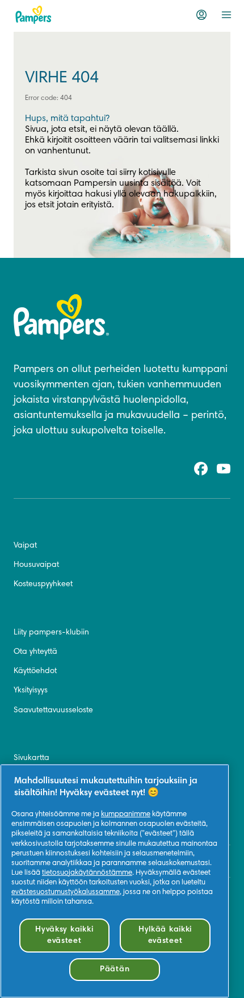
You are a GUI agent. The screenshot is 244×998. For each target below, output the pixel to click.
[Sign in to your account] (201, 14)
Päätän (114, 969)
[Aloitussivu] (33, 15)
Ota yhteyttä (35, 652)
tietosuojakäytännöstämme (87, 873)
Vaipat (25, 546)
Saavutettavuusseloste (53, 711)
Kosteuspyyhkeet (43, 584)
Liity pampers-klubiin (51, 633)
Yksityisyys (31, 691)
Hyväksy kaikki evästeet (64, 935)
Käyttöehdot (35, 671)
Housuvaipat (36, 565)
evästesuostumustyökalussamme (65, 892)
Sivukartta (31, 758)
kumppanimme (125, 815)
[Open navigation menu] (226, 14)
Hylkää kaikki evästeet (165, 935)
